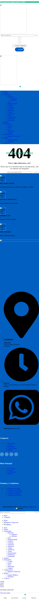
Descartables (11, 446)
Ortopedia (11, 141)
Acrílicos (10, 105)
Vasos (9, 129)
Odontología (11, 443)
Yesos (9, 102)
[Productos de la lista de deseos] (19, 42)
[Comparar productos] (19, 38)
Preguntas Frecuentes (14, 493)
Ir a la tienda (11, 468)
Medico (10, 450)
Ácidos (10, 115)
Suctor (9, 127)
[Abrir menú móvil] (19, 53)
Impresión (11, 97)
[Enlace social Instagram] (7, 454)
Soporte (10, 473)
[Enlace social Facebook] (2, 454)
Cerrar (2, 583)
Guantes (10, 126)
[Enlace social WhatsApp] (11, 454)
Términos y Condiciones (15, 492)
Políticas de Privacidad (14, 490)
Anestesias (11, 109)
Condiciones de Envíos (14, 495)
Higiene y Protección (14, 136)
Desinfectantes (12, 117)
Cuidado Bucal (12, 448)
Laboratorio (11, 120)
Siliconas (14, 100)
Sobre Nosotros (12, 472)
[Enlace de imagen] (19, 241)
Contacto (10, 470)
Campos (10, 132)
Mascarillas (11, 131)
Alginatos (14, 98)
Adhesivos (11, 110)
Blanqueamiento (12, 103)
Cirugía (10, 112)
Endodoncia (11, 119)
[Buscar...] (36, 35)
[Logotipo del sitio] (13, 33)
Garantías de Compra (14, 488)
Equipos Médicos (13, 140)
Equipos (10, 445)
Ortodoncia (11, 114)
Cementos (11, 107)
